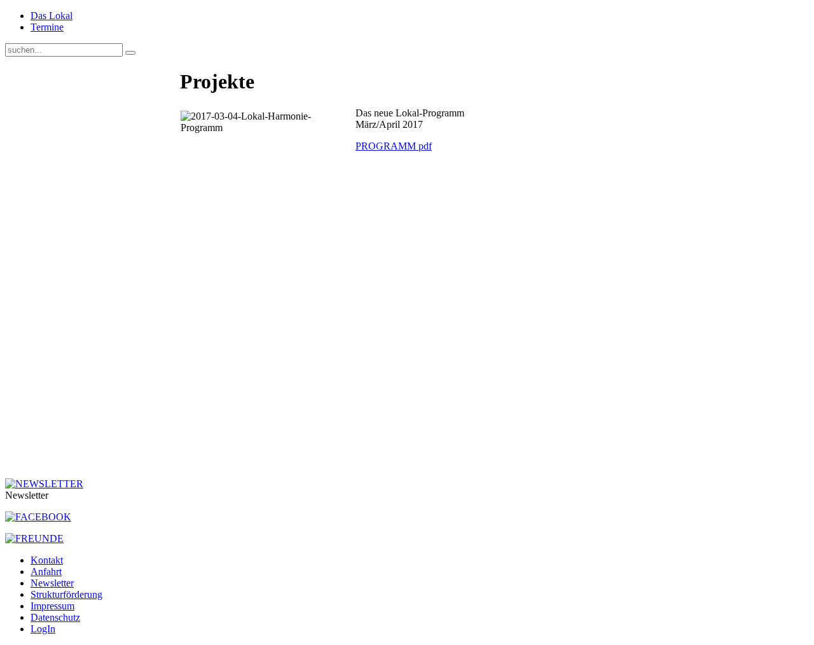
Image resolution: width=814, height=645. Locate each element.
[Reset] (130, 53)
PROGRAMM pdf (393, 146)
